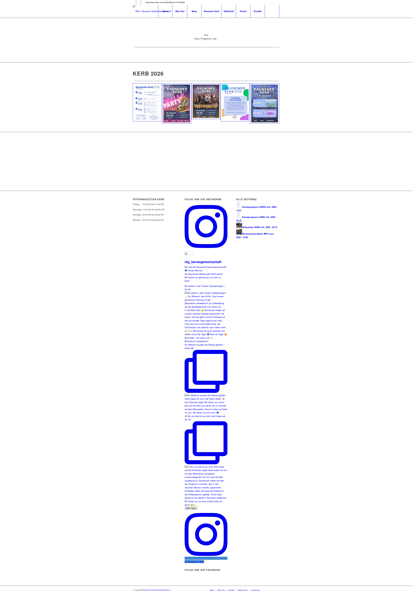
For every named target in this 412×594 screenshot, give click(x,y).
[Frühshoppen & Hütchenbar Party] (264, 103)
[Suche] (272, 11)
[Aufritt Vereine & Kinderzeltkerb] (235, 102)
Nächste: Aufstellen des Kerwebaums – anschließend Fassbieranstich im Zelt (194, 171)
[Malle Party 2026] (176, 103)
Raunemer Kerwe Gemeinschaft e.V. (157, 590)
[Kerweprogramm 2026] (147, 102)
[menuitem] (165, 11)
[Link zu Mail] (133, 2)
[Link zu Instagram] (143, 2)
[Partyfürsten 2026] (206, 101)
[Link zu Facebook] (138, 2)
